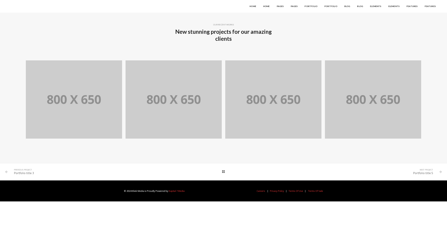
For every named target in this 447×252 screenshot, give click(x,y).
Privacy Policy (277, 190)
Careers (261, 190)
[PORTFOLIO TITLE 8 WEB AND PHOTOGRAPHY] (74, 99)
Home (253, 6)
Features (411, 6)
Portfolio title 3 (24, 173)
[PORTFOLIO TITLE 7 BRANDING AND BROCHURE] (174, 99)
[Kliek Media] (24, 6)
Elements (375, 6)
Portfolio (311, 6)
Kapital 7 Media (177, 190)
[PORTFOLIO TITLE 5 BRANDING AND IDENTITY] (373, 99)
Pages (280, 6)
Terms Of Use (295, 190)
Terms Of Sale (315, 190)
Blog (347, 6)
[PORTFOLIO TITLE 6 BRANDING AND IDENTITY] (273, 99)
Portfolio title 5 (423, 173)
